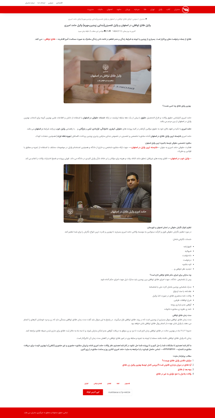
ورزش (127, 9)
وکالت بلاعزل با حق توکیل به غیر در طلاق (173, 374)
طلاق (108, 383)
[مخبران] (185, 9)
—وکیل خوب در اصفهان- (180, 158)
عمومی (50, 3)
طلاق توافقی (50, 39)
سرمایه (137, 9)
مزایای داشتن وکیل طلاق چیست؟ (176, 360)
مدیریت (90, 9)
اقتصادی (59, 3)
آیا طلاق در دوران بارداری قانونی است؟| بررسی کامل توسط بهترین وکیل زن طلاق (156, 365)
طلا (145, 9)
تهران (152, 9)
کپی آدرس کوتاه (93, 392)
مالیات (100, 9)
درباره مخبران (30, 3)
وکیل (160, 9)
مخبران (177, 9)
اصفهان (109, 9)
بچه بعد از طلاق (184, 369)
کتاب (168, 9)
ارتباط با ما (41, 3)
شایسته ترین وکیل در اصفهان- (144, 147)
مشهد (119, 9)
